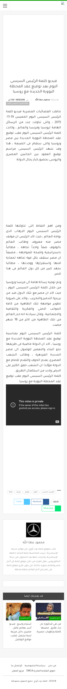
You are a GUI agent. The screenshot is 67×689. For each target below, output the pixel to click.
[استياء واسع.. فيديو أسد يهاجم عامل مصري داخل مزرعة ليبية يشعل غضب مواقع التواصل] (18, 611)
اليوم (35, 492)
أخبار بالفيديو (55, 618)
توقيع (27, 492)
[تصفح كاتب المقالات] (33, 530)
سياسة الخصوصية (35, 666)
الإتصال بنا (16, 666)
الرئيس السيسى (48, 492)
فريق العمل (18, 671)
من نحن (52, 666)
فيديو (19, 492)
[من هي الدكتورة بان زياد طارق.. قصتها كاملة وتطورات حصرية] (48, 611)
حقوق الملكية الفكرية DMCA (40, 671)
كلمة (10, 492)
